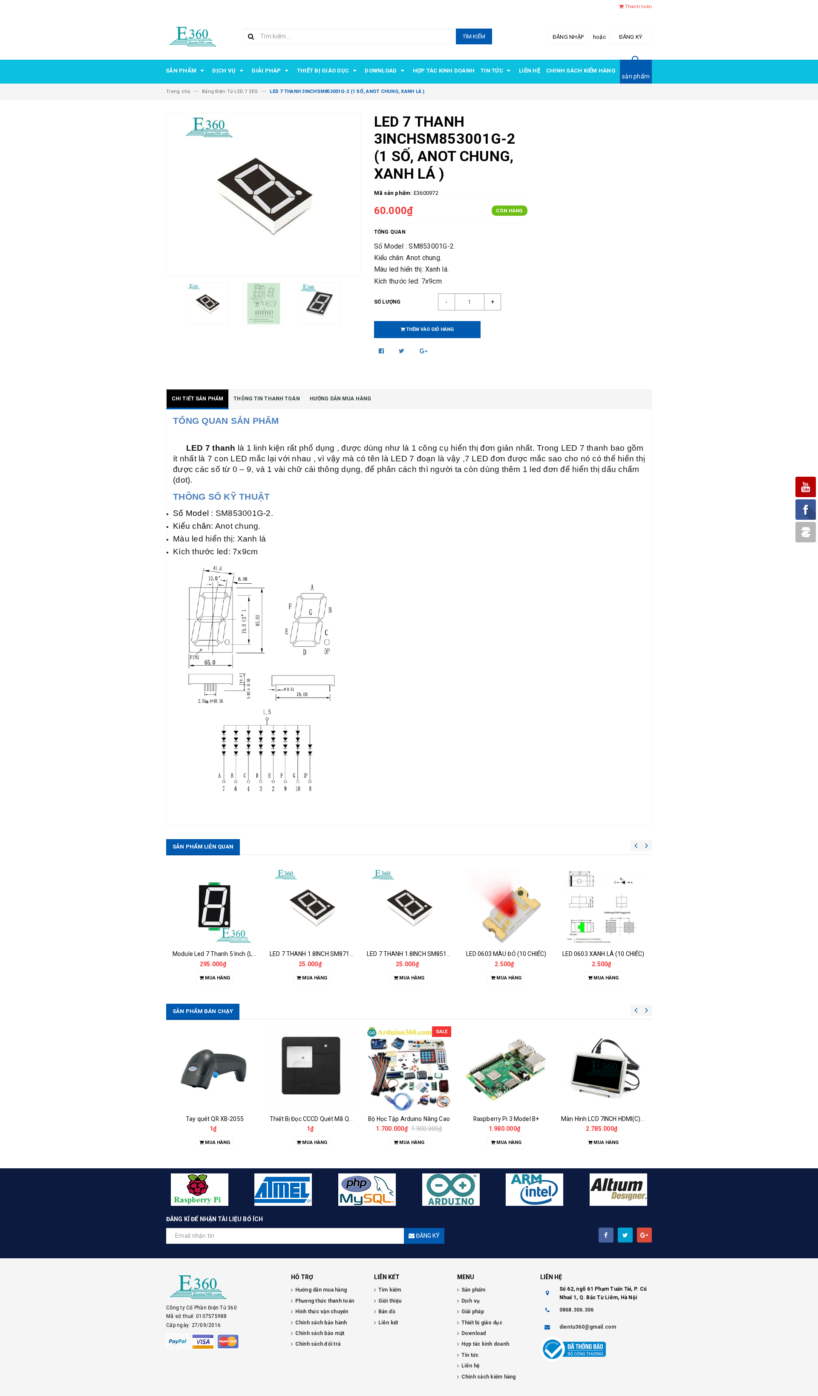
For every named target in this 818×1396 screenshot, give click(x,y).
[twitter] (625, 1235)
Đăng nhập (568, 37)
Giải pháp (266, 70)
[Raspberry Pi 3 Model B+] (506, 1068)
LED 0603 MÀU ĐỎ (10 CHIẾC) (506, 953)
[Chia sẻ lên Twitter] (402, 351)
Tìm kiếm (474, 36)
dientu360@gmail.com (587, 1327)
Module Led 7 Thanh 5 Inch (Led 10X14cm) (231, 953)
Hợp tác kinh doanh (444, 70)
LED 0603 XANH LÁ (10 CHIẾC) (603, 953)
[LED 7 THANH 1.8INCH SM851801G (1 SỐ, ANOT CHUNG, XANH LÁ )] (409, 907)
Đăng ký (630, 37)
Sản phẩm (182, 70)
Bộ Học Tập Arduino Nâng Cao (409, 1118)
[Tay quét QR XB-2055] (215, 1068)
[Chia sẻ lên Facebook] (382, 351)
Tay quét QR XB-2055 (215, 1118)
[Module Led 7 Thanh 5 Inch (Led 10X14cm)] (215, 907)
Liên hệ (529, 70)
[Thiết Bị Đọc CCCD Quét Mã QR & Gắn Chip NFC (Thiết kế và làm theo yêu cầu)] (312, 1068)
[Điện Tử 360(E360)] (222, 1287)
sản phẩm (636, 76)
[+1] (423, 351)
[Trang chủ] (192, 35)
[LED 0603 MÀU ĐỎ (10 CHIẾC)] (506, 907)
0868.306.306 (576, 1310)
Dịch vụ (224, 70)
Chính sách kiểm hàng (581, 70)
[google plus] (644, 1235)
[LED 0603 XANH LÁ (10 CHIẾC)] (603, 907)
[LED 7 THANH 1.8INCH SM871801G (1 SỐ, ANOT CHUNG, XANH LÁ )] (312, 907)
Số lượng (387, 302)
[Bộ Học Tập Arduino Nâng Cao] (409, 1068)
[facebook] (606, 1235)
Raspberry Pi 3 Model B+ (506, 1118)
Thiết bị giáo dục (324, 70)
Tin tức (492, 70)
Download (381, 70)
